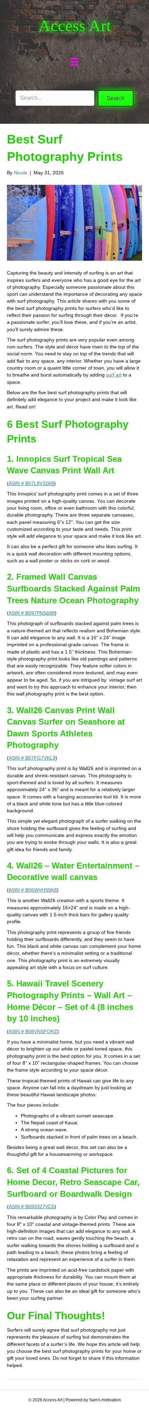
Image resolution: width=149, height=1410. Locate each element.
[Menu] (74, 61)
